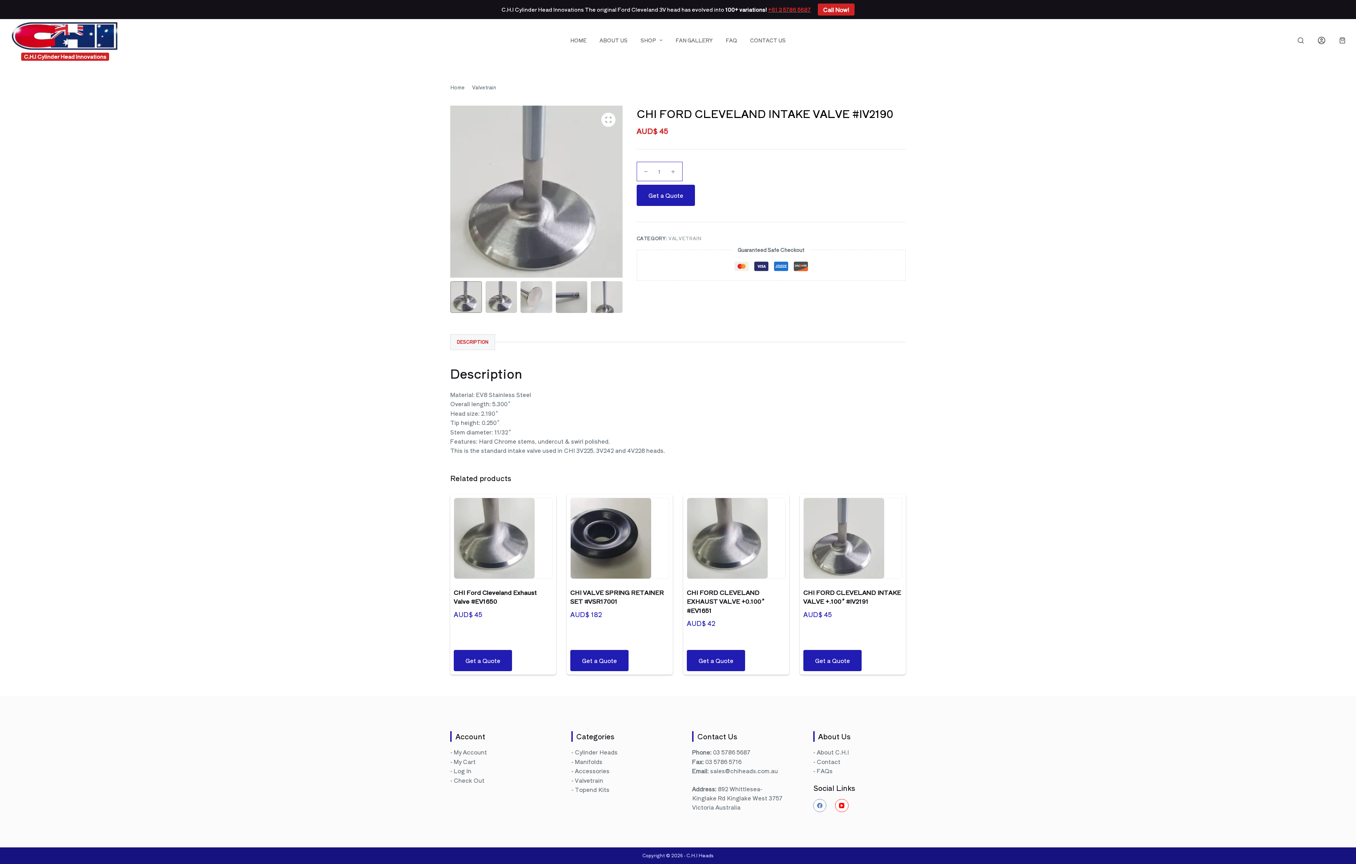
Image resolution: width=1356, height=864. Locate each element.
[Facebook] (820, 805)
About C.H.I (833, 752)
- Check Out (467, 780)
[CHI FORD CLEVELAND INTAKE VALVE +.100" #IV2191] (852, 538)
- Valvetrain (587, 780)
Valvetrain (685, 238)
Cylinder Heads (596, 752)
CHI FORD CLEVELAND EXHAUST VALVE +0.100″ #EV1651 (726, 601)
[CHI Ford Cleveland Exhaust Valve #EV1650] (503, 538)
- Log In (460, 771)
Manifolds (588, 761)
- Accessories (590, 771)
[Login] (1321, 40)
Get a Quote (665, 195)
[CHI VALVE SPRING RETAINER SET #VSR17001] (619, 538)
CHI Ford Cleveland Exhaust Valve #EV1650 (495, 597)
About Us (614, 40)
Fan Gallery (694, 40)
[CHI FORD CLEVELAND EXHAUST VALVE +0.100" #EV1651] (736, 538)
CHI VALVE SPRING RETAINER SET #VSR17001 (617, 597)
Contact (828, 761)
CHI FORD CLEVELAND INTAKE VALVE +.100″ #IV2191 (852, 597)
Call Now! (836, 9)
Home (578, 40)
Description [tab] (472, 342)
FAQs (825, 771)
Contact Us (768, 40)
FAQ (731, 40)
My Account (470, 752)
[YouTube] (842, 805)
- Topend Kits (590, 789)
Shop (648, 40)
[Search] (1301, 40)
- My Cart (463, 761)
